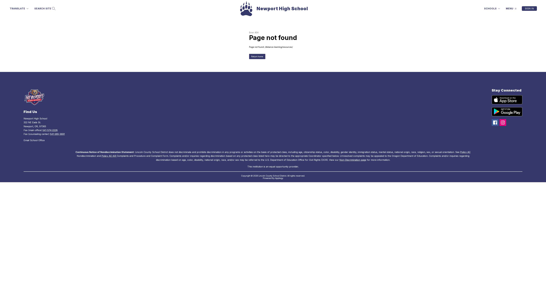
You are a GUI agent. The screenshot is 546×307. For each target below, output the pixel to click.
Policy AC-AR (109, 155)
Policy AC (465, 152)
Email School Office (34, 140)
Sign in (529, 8)
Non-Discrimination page (352, 159)
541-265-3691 (57, 134)
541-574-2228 (50, 130)
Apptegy (279, 178)
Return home (257, 56)
